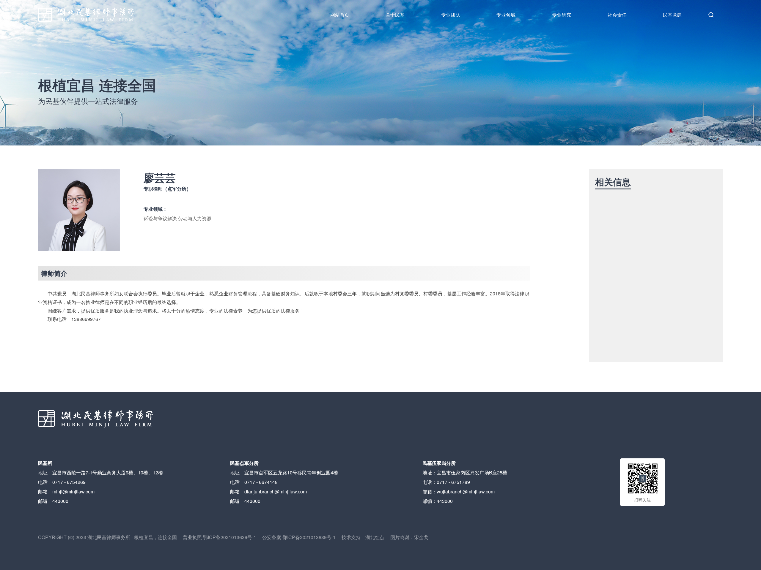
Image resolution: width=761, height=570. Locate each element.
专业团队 (450, 14)
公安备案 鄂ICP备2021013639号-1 (302, 537)
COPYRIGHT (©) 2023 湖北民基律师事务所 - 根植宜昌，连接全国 (110, 537)
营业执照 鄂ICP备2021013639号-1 (222, 537)
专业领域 (505, 14)
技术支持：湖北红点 (363, 537)
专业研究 (561, 14)
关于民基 (395, 14)
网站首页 (339, 14)
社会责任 (617, 14)
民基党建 (672, 14)
